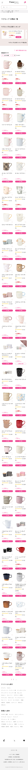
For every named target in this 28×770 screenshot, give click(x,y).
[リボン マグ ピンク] (7, 141)
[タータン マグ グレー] (20, 166)
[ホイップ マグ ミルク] (20, 217)
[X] (14, 740)
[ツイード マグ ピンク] (7, 117)
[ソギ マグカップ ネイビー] (7, 577)
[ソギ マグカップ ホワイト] (7, 656)
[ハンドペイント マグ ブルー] (20, 396)
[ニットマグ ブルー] (7, 630)
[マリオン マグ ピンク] (7, 294)
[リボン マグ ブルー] (20, 117)
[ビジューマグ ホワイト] (7, 217)
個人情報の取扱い (16, 756)
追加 (8, 108)
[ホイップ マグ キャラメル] (20, 241)
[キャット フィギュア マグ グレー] (20, 524)
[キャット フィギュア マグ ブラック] (7, 549)
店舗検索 (17, 754)
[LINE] (24, 740)
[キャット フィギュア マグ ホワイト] (7, 346)
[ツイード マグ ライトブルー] (20, 141)
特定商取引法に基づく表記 (10, 759)
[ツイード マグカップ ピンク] (7, 64)
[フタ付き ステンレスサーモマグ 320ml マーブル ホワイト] (20, 577)
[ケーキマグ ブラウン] (20, 64)
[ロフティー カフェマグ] (7, 604)
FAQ (13, 754)
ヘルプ (10, 754)
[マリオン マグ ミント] (7, 241)
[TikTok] (4, 740)
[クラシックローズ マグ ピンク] (7, 267)
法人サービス (15, 761)
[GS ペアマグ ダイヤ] (7, 372)
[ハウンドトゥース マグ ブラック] (7, 499)
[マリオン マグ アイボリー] (20, 630)
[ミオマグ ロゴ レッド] (20, 423)
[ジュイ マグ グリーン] (20, 190)
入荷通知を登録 (20, 363)
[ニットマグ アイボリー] (20, 449)
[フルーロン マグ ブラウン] (20, 267)
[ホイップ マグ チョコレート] (7, 423)
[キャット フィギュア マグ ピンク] (20, 473)
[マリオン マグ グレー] (7, 473)
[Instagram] (9, 740)
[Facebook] (19, 740)
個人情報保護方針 (19, 759)
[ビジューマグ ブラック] (20, 372)
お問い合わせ (22, 761)
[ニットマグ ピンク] (20, 499)
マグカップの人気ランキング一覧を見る (18, 42)
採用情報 (10, 761)
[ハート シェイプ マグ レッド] (20, 549)
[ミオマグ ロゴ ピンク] (7, 91)
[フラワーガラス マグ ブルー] (20, 604)
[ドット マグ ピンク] (7, 449)
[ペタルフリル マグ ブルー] (7, 524)
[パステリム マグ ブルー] (20, 294)
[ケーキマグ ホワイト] (20, 91)
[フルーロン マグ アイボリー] (7, 190)
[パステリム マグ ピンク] (7, 319)
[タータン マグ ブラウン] (7, 166)
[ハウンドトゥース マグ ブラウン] (7, 396)
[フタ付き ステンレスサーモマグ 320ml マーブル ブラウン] (20, 656)
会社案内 (5, 761)
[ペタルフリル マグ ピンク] (20, 319)
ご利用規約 (10, 756)
